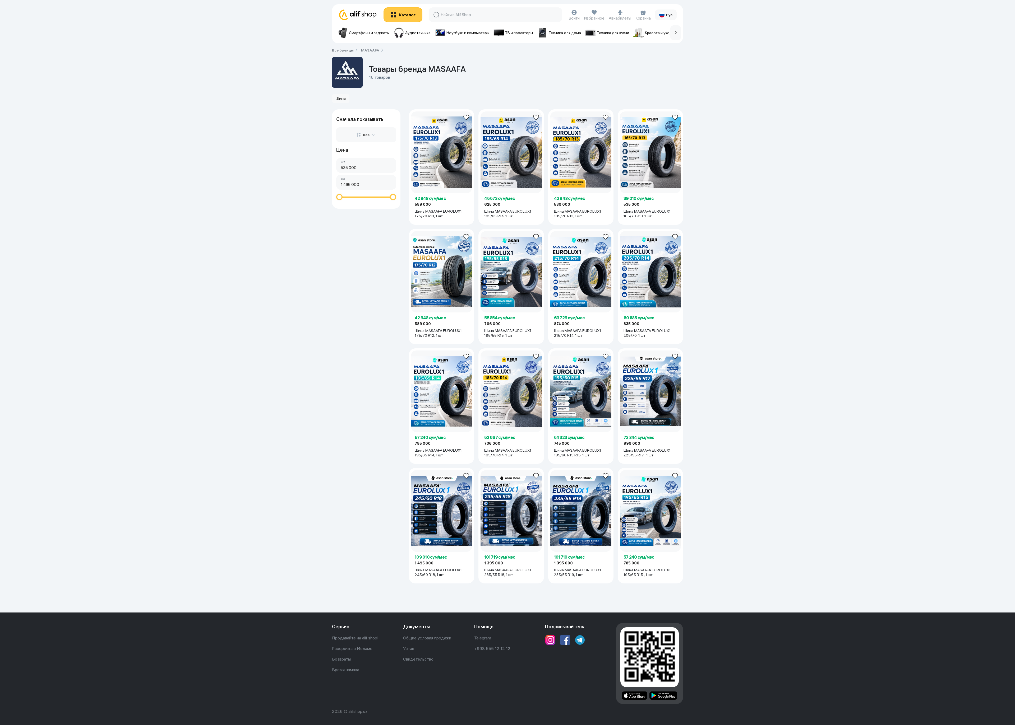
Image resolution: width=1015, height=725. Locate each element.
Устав (408, 648)
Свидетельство (418, 659)
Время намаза (345, 669)
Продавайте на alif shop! (355, 637)
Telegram (482, 637)
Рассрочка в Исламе (352, 648)
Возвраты (341, 659)
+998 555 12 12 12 (492, 648)
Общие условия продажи (427, 637)
